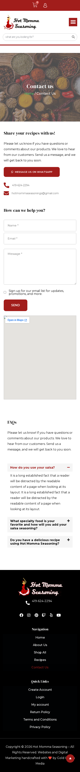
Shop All (40, 652)
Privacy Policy (40, 727)
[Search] (73, 37)
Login (40, 697)
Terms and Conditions (40, 719)
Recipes (40, 660)
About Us (40, 645)
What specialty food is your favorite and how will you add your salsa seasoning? (38, 524)
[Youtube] (58, 615)
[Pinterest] (36, 615)
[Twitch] (43, 615)
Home (29, 93)
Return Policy (40, 712)
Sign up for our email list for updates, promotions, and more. (36, 292)
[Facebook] (21, 615)
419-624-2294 (20, 185)
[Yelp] (51, 615)
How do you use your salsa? (32, 467)
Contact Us (40, 667)
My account (40, 704)
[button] (73, 22)
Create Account (40, 689)
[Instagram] (29, 615)
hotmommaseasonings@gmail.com (35, 193)
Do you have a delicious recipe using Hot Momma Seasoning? (35, 541)
